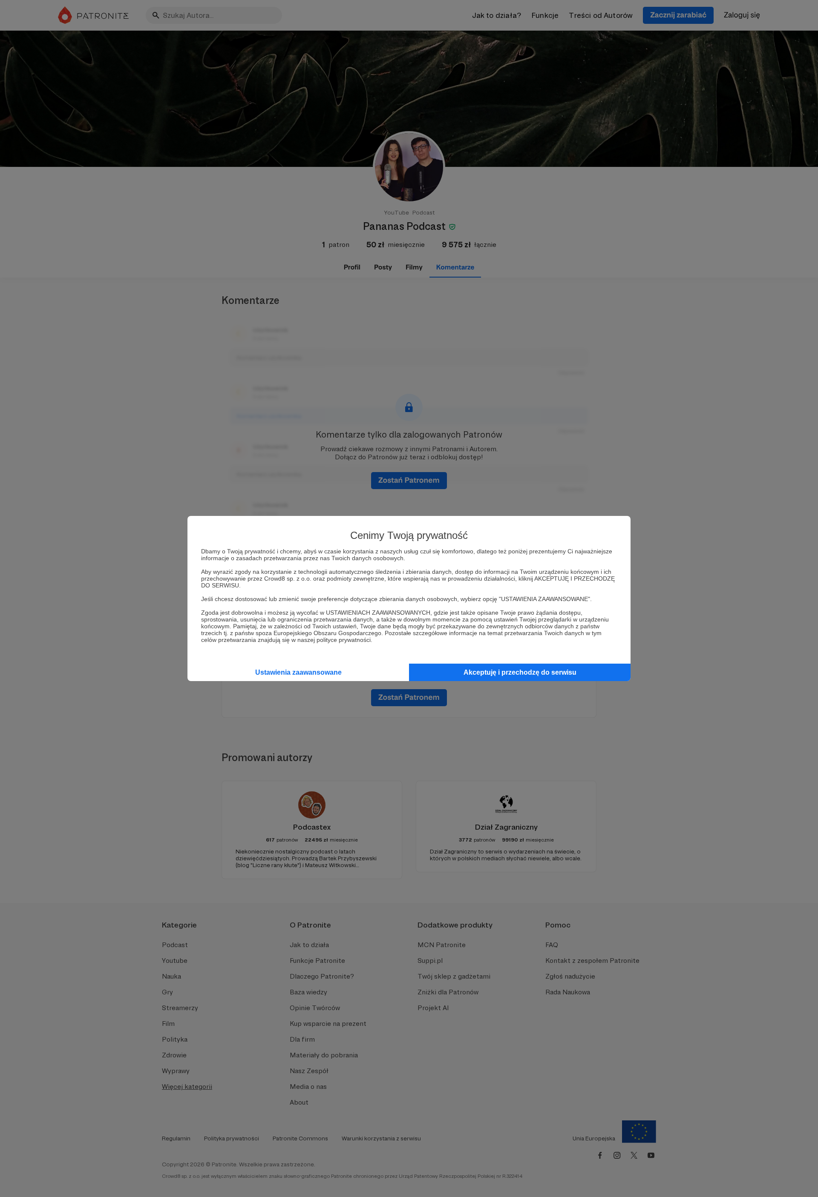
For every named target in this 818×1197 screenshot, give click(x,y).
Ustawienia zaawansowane (298, 672)
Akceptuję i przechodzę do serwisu (520, 672)
